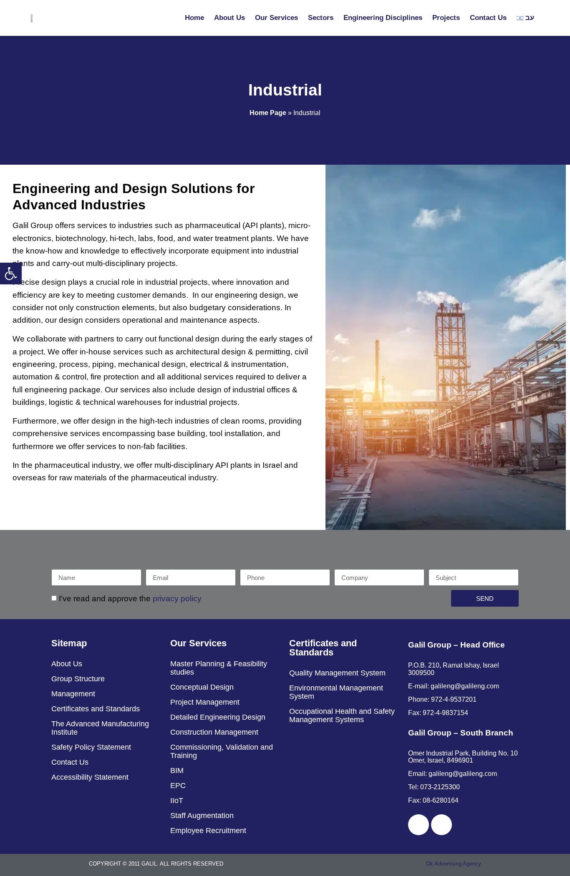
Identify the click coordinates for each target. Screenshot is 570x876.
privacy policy (177, 599)
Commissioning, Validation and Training (221, 751)
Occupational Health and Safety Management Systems (342, 715)
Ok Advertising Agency (453, 864)
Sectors (320, 18)
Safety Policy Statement (91, 747)
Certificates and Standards (95, 709)
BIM (177, 770)
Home (194, 18)
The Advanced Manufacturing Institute (100, 728)
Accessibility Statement (90, 777)
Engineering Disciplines (382, 18)
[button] (11, 273)
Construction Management (214, 732)
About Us (229, 18)
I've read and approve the (130, 599)
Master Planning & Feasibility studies (218, 668)
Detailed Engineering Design (217, 717)
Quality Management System (337, 673)
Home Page (268, 112)
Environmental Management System (336, 692)
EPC (178, 785)
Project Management (205, 702)
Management (73, 694)
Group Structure (78, 679)
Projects (446, 18)
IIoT (176, 800)
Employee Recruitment (208, 830)
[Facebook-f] (418, 824)
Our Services (276, 18)
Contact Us (488, 18)
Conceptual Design (202, 687)
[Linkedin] (441, 824)
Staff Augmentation (202, 815)
